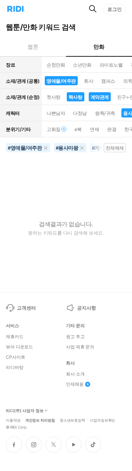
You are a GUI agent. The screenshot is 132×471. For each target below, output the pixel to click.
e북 (78, 129)
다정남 (80, 113)
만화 (99, 46)
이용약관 (13, 420)
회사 (88, 81)
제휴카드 (14, 336)
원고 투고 (75, 336)
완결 (111, 129)
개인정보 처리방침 (40, 420)
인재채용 (75, 384)
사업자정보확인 (102, 420)
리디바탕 (14, 367)
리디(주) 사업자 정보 (25, 410)
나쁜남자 (56, 113)
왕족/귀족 (105, 113)
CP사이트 (15, 357)
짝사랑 (75, 97)
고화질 (53, 129)
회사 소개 (75, 374)
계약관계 (100, 97)
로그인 (114, 9)
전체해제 (115, 148)
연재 (94, 129)
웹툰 (32, 46)
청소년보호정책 (72, 420)
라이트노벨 (111, 65)
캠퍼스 (108, 81)
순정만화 (56, 65)
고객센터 (26, 308)
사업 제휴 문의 (80, 346)
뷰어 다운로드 (19, 346)
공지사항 (86, 308)
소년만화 (82, 65)
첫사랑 (53, 97)
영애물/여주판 (61, 81)
